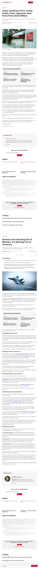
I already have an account (19, 185)
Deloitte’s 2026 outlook (26, 362)
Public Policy (4, 7)
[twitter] (19, 26)
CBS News (18, 276)
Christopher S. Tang (6, 229)
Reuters (13, 276)
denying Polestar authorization (29, 389)
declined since (5, 357)
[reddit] (21, 26)
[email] (22, 26)
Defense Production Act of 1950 (21, 331)
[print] (36, 26)
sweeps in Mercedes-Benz (16, 379)
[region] (19, 566)
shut (6, 387)
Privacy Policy (4, 566)
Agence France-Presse (6, 22)
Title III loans (26, 334)
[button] (3, 2)
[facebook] (16, 26)
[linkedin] (17, 26)
